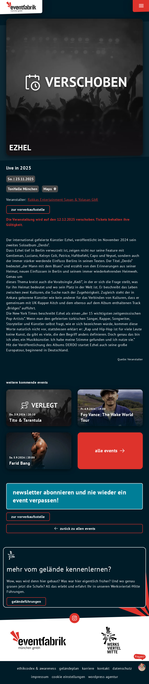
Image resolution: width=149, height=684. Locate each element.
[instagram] (74, 618)
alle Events (106, 451)
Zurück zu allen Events (77, 528)
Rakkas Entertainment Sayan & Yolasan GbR (63, 199)
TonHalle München (22, 189)
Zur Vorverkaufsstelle (28, 516)
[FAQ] (139, 667)
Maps (47, 189)
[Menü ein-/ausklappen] (141, 5)
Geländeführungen (26, 601)
